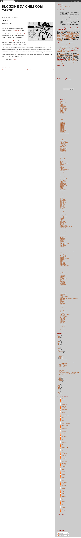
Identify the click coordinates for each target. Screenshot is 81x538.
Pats (61, 270)
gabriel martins (63, 181)
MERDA (61, 242)
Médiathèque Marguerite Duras (73, 61)
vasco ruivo (62, 322)
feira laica (62, 171)
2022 (59, 340)
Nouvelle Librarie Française (66, 35)
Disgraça (62, 37)
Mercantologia (62, 241)
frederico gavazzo (63, 179)
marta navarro (62, 234)
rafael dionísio (62, 282)
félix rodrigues (62, 172)
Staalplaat (59, 45)
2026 (59, 335)
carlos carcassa (63, 141)
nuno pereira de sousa (64, 258)
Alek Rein (62, 107)
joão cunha (62, 208)
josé (62, 499)
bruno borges (62, 139)
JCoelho (61, 198)
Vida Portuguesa (68, 37)
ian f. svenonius (63, 189)
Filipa (63, 417)
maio (60, 377)
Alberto (63, 401)
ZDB (72, 37)
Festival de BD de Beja (16, 30)
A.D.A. (75, 46)
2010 (59, 385)
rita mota (61, 285)
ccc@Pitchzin (61, 370)
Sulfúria (61, 308)
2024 (59, 337)
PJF (62, 450)
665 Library (68, 59)
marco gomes (62, 229)
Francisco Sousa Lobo (66, 423)
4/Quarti (66, 45)
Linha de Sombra (62, 34)
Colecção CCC (63, 151)
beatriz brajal (62, 137)
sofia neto (62, 306)
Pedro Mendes (64, 456)
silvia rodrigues (63, 301)
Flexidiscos (66, 48)
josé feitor (62, 215)
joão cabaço (62, 204)
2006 (59, 389)
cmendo (63, 488)
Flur (67, 33)
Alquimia (68, 32)
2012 (59, 382)
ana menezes (62, 117)
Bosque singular (62, 360)
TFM (62, 45)
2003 (59, 393)
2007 (59, 388)
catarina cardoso (63, 143)
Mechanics (62, 240)
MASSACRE (62, 237)
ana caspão (62, 114)
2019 (59, 343)
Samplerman (62, 294)
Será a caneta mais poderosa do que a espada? (69, 298)
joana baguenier (63, 200)
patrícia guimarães (63, 269)
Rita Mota (63, 460)
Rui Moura (63, 463)
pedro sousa (62, 275)
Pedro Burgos (62, 273)
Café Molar (77, 47)
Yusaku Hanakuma (63, 326)
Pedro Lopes (64, 455)
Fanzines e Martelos (65, 415)
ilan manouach (62, 190)
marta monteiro (63, 233)
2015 (59, 348)
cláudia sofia (62, 149)
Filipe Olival (64, 418)
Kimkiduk (61, 219)
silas (61, 300)
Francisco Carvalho (65, 422)
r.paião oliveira (62, 281)
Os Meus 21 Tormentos (64, 265)
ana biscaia (62, 112)
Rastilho (61, 32)
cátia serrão (62, 144)
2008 (59, 387)
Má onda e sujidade (63, 225)
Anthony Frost (59, 47)
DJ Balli (61, 161)
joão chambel (62, 207)
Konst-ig (68, 49)
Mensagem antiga (51, 69)
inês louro (62, 194)
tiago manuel (62, 317)
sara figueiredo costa (64, 296)
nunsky (61, 260)
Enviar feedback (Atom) (11, 72)
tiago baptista (62, 315)
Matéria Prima (66, 38)
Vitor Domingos (64, 482)
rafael (63, 509)
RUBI (61, 288)
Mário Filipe (64, 442)
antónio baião (62, 132)
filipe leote (62, 174)
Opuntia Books (63, 264)
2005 (59, 391)
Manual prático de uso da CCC (66, 226)
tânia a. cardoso (63, 311)
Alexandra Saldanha (65, 403)
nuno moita (62, 257)
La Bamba (59, 38)
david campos (62, 155)
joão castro (62, 206)
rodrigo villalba (62, 287)
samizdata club (63, 293)
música (61, 250)
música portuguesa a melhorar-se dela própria (69, 251)
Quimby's (64, 51)
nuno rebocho (62, 259)
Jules (63, 437)
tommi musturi (62, 319)
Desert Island (75, 50)
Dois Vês (61, 162)
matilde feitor (62, 239)
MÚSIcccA (62, 252)
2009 (59, 386)
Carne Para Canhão (64, 142)
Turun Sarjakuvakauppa (65, 43)
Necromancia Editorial (64, 255)
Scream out (64, 466)
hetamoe (61, 187)
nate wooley (62, 254)
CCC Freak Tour (63, 145)
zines (61, 329)
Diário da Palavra (63, 157)
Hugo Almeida (64, 428)
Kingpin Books (74, 33)
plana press (62, 279)
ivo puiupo (62, 196)
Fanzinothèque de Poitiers (62, 61)
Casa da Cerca (71, 56)
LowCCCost (62, 221)
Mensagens (61, 533)
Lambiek (69, 46)
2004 (59, 392)
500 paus (62, 103)
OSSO (73, 58)
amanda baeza (63, 110)
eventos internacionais (64, 169)
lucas (63, 502)
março (60, 379)
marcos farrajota (63, 230)
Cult (65, 33)
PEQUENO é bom (63, 278)
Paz (62, 49)
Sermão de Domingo (63, 363)
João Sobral (64, 433)
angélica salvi (62, 131)
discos (61, 160)
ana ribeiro (62, 118)
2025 (59, 336)
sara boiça (62, 295)
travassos (62, 320)
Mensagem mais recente (6, 69)
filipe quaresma (63, 175)
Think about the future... (63, 365)
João (62, 434)
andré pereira (62, 126)
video (61, 323)
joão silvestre (62, 213)
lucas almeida (62, 223)
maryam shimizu (63, 236)
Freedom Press (68, 50)
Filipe (63, 420)
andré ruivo (62, 127)
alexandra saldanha (63, 108)
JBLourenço (64, 431)
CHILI (61, 147)
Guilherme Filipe (65, 425)
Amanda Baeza (64, 404)
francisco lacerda (63, 177)
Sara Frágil (64, 464)
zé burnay (62, 327)
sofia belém (62, 304)
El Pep (61, 166)
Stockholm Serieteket (61, 62)
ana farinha (62, 115)
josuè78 (63, 501)
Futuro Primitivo (63, 180)
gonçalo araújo (63, 183)
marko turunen (63, 232)
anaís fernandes (63, 119)
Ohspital (61, 261)
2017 (59, 345)
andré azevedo (63, 120)
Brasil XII (5, 20)
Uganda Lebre (62, 321)
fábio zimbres (62, 170)
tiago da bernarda (63, 316)
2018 (59, 344)
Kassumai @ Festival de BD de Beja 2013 (67, 373)
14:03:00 (14, 59)
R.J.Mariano (64, 458)
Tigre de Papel (67, 36)
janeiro (60, 381)
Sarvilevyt (59, 43)
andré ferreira (62, 122)
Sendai (61, 297)
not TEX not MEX (63, 256)
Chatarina (63, 412)
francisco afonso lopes (64, 176)
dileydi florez (62, 159)
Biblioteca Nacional (64, 56)
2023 (59, 338)
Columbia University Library (72, 60)
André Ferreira (64, 407)
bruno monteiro (63, 140)
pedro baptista (62, 271)
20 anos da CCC (63, 102)
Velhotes (60, 40)
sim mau (61, 302)
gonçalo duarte (63, 184)
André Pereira (64, 409)
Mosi (62, 445)
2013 (59, 350)
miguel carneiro (63, 245)
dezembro (61, 351)
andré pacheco (63, 125)
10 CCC (61, 101)
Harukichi (62, 186)
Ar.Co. (63, 53)
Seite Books (69, 51)
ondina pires (62, 263)
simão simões (62, 303)
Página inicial (29, 69)
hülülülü (61, 188)
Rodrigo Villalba (64, 461)
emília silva (62, 167)
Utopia (61, 39)
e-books (61, 165)
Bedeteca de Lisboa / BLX (64, 54)
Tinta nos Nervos (74, 36)
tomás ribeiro (62, 318)
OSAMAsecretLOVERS (64, 266)
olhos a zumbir (63, 262)
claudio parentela (63, 150)
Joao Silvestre (64, 436)
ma (62, 504)
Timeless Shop (70, 44)
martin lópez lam (63, 235)
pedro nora (62, 274)
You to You (71, 39)
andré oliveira (62, 124)
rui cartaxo (62, 290)
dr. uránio (62, 164)
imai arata (62, 191)
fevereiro (61, 380)
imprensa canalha (63, 192)
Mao (61, 228)
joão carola (62, 205)
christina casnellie (63, 148)
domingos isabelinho (64, 163)
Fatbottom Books (60, 48)
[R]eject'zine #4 (62, 374)
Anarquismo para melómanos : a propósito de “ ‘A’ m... (69, 372)
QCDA (61, 280)
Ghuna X (61, 182)
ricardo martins (63, 284)
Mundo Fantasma (73, 38)
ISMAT (70, 58)
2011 (59, 384)
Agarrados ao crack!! (63, 359)
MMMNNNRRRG (63, 249)
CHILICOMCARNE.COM (65, 6)
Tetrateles (62, 313)
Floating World (59, 51)
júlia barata (62, 217)
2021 (59, 341)
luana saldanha (63, 222)
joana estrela (62, 201)
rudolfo (61, 289)
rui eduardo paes (63, 291)
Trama (78, 38)
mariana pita (62, 231)
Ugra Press (70, 42)
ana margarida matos (64, 116)
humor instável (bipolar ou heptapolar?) (66, 362)
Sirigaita (58, 36)
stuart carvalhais (63, 307)
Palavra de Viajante (75, 35)
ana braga (62, 113)
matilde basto (62, 238)
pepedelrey (62, 277)
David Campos (64, 414)
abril (60, 378)
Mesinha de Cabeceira (64, 243)
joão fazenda (62, 209)
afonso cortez (62, 105)
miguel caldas (62, 244)
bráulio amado (62, 138)
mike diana (62, 246)
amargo (61, 111)
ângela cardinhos (63, 130)
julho (60, 357)
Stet (63, 36)
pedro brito (62, 272)
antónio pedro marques (64, 133)
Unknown (63, 469)
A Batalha (62, 104)
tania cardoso (62, 312)
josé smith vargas (63, 216)
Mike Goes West (63, 247)
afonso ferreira (63, 106)
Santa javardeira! (62, 367)
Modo (76, 45)
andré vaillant (62, 128)
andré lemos (62, 123)
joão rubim (62, 212)
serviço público (63, 299)
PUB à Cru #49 (62, 366)
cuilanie (63, 490)
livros (6, 62)
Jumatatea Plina (66, 47)
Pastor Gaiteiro (64, 453)
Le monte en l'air (63, 44)
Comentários (61, 535)
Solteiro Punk (61, 364)
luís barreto (62, 224)
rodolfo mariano (63, 286)
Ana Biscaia (64, 406)
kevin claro (62, 218)
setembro (61, 355)
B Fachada (62, 135)
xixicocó (63, 510)
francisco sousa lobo (64, 178)
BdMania (72, 32)
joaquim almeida (63, 214)
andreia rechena (63, 129)
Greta (70, 33)
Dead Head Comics (60, 50)
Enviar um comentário (6, 67)
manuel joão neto (63, 227)
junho (60, 358)
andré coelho (62, 121)
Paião (63, 452)
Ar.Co (61, 134)
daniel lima (62, 153)
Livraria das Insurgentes (70, 34)
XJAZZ (61, 325)
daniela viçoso (62, 154)
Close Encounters (75, 49)
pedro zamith (62, 276)
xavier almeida (62, 324)
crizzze (61, 152)
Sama (14, 40)
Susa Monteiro (62, 309)
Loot (62, 439)
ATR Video (64, 399)
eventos (61, 168)
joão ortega (62, 211)
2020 (59, 342)
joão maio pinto (63, 210)
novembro (61, 352)
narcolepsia (62, 253)
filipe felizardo (62, 173)
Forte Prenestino (72, 45)
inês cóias (62, 193)
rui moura (62, 292)
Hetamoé (63, 426)
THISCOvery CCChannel (65, 314)
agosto (60, 356)
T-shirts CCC (62, 310)
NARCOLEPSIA (65, 447)
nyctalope (63, 507)
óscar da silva (62, 267)
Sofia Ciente (62, 305)
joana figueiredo (63, 202)
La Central (71, 48)
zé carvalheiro (62, 328)
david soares (62, 156)
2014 (59, 349)
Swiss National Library (69, 62)
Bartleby (73, 47)
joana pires (62, 203)
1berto (63, 398)
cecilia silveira (62, 146)
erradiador (63, 493)
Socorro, (58, 39)
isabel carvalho (63, 195)
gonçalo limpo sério (63, 185)
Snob (61, 36)
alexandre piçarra (63, 109)
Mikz (62, 444)
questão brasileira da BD (20, 33)
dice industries (62, 158)
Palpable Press (63, 268)
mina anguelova (63, 248)
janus (61, 197)
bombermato (64, 485)
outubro (60, 353)
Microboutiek (63, 42)
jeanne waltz (62, 199)
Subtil (61, 31)
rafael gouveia (62, 283)
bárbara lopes (62, 136)
